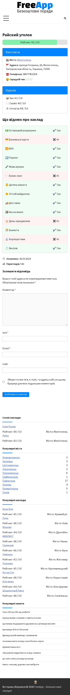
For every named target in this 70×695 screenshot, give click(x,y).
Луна (5, 518)
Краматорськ (10, 488)
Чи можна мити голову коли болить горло (23, 641)
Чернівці (7, 461)
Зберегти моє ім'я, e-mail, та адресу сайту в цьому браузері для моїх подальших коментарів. (36, 381)
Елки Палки (9, 426)
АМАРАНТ (8, 536)
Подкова (7, 563)
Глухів (5, 492)
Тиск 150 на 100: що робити (16, 612)
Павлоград (8, 480)
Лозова (6, 484)
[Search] (65, 18)
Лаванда (7, 554)
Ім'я (5, 332)
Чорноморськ (10, 472)
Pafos (5, 435)
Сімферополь (10, 476)
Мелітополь (24, 59)
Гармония (8, 545)
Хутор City (8, 572)
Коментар (9, 289)
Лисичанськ (9, 469)
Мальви (6, 527)
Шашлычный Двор (13, 590)
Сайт (5, 364)
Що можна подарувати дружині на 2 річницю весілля (28, 623)
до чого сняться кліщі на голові (17, 658)
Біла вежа (8, 581)
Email (6, 348)
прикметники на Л (11, 646)
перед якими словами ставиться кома (21, 617)
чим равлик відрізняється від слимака (21, 652)
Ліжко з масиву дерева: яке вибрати (20, 664)
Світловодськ (10, 465)
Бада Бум (7, 509)
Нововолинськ (11, 457)
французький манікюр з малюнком (19, 635)
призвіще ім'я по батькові (15, 629)
